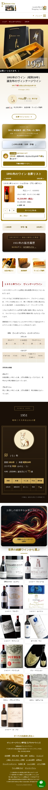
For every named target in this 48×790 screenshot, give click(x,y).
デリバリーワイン (30, 768)
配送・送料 (24, 756)
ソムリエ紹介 (31, 764)
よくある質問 (30, 760)
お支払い (32, 756)
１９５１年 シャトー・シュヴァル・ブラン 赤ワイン (22, 183)
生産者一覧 (21, 764)
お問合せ (39, 760)
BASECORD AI (27, 785)
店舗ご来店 (15, 756)
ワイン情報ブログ (17, 768)
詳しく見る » (24, 216)
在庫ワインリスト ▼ (24, 117)
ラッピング (39, 756)
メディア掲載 (41, 764)
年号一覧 (24, 227)
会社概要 (7, 756)
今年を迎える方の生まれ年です (24, 85)
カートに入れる (30, 210)
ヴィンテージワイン (15, 22)
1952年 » (40, 178)
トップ (4, 22)
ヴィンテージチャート (10, 764)
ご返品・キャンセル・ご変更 (15, 760)
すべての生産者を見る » (24, 736)
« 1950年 (7, 178)
